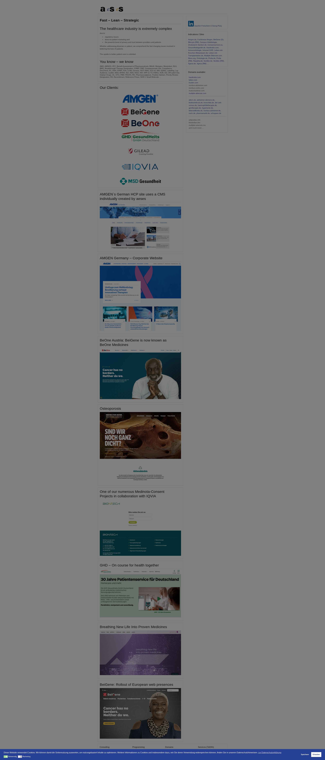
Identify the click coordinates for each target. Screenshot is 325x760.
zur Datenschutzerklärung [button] (269, 752)
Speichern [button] (305, 754)
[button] (6, 756)
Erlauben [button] (316, 754)
